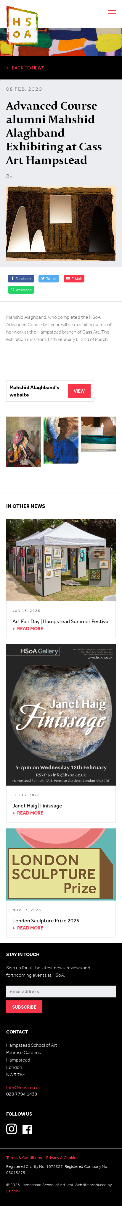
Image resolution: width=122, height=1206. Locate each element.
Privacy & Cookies (62, 1157)
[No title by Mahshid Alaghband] (61, 440)
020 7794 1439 (21, 1094)
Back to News (28, 68)
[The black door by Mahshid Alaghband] (98, 434)
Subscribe (17, 981)
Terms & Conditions (24, 1157)
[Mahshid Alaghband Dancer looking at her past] (23, 442)
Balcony (13, 1191)
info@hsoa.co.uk (23, 1087)
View (79, 391)
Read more (30, 628)
